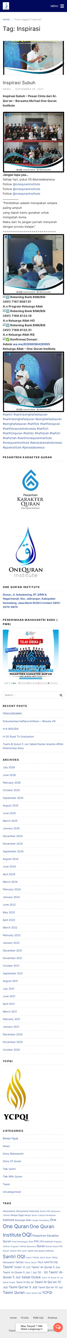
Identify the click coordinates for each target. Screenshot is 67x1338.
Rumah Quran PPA (54, 1246)
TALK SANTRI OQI (47, 1262)
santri (24, 1251)
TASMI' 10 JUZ (22, 1267)
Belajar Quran (31, 1215)
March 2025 (10, 820)
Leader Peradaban (40, 1220)
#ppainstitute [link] (12, 447)
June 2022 (9, 904)
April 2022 (9, 919)
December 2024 (13, 836)
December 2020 (13, 1034)
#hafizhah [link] (10, 438)
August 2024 (10, 858)
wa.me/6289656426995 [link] (31, 344)
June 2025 (9, 813)
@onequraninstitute (26, 184)
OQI (27, 1234)
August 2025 (10, 805)
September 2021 (13, 973)
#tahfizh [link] (42, 428)
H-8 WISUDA (10, 728)
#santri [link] (7, 414)
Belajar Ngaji (10, 1138)
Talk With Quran (12, 1176)
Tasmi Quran (14, 1292)
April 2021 (9, 1003)
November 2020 (13, 1041)
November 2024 (13, 843)
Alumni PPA (45, 1211)
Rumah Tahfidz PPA (12, 1251)
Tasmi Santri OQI (33, 1293)
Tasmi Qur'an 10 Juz (50, 1287)
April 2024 (9, 874)
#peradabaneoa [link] (33, 447)
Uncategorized (12, 1191)
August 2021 (10, 980)
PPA (36, 1241)
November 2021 (12, 958)
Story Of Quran (12, 1161)
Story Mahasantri (13, 1153)
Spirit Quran (45, 1257)
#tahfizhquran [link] (12, 433)
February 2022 (11, 935)
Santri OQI (14, 1256)
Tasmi (6, 1184)
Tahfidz (19, 1262)
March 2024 (10, 881)
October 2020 (11, 1049)
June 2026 (9, 775)
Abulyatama (9, 1211)
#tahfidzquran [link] (50, 424)
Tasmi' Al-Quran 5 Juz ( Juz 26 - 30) (25, 1272)
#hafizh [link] (55, 433)
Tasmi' (8, 1267)
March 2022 (10, 927)
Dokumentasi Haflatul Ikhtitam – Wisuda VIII (29, 721)
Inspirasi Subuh (19, 82)
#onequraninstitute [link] (16, 442)
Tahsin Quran (30, 1262)
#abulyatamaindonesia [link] (46, 442)
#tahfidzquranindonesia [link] (19, 428)
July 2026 (9, 767)
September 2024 (13, 851)
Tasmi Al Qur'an (25, 1282)
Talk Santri (9, 1168)
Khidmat (52, 1317)
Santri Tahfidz (32, 1257)
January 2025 (11, 828)
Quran (41, 1246)
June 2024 (9, 866)
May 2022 (9, 912)
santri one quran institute (41, 1250)
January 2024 (11, 897)
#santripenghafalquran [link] (18, 419)
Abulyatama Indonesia (27, 1211)
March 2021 (10, 1011)
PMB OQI (38, 1317)
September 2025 (13, 797)
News (7, 89)
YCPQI (47, 1292)
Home (6, 19)
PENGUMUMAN (12, 713)
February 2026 (12, 782)
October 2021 (11, 965)
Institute (8, 1220)
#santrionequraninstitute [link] (34, 438)
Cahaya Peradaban (47, 1215)
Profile (25, 1317)
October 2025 (11, 790)
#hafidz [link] (28, 433)
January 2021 (11, 1026)
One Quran (16, 1226)
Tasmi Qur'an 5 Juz (23, 1287)
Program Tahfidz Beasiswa (23, 1246)
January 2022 (11, 942)
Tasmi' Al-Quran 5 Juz (45, 1267)
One (53, 1220)
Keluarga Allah (23, 1220)
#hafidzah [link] (42, 433)
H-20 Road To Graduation (18, 736)
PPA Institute (46, 1241)
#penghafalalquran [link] (48, 419)
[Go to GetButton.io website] (58, 1334)
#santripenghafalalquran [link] (30, 414)
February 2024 (12, 889)
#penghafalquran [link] (15, 424)
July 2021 (9, 988)
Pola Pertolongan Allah (22, 1241)
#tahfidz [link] (33, 424)
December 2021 (12, 950)
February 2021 (11, 1019)
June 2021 (9, 996)
